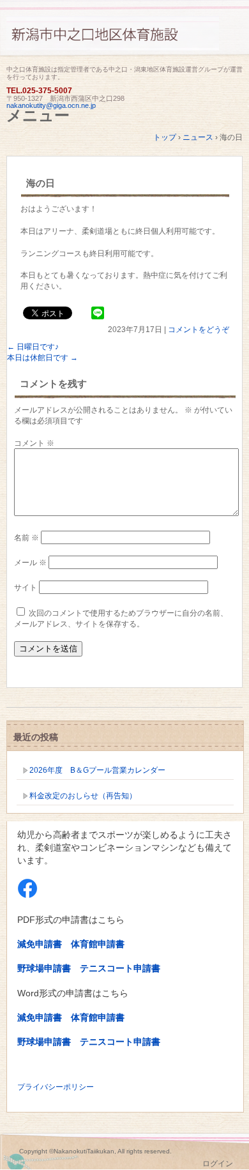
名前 (26, 537)
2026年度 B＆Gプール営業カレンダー (97, 770)
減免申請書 (39, 944)
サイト (25, 587)
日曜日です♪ (33, 346)
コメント (34, 443)
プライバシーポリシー (55, 1087)
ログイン (217, 1163)
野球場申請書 (44, 968)
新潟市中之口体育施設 (124, 40)
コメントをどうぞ (198, 329)
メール (30, 562)
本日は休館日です (42, 357)
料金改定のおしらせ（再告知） (83, 795)
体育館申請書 (97, 944)
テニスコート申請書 (120, 968)
